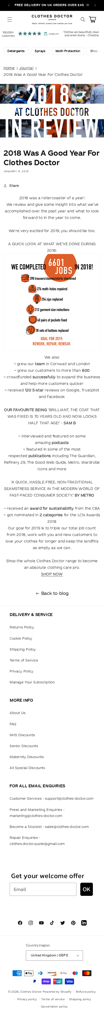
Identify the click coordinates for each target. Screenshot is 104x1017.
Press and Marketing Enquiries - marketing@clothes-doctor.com (37, 813)
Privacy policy (27, 999)
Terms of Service (24, 660)
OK (86, 889)
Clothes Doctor (31, 991)
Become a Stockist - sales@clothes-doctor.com (49, 827)
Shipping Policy (23, 649)
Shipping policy (80, 999)
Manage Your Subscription (32, 682)
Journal (26, 68)
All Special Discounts (27, 768)
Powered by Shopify (57, 991)
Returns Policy (22, 627)
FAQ (13, 724)
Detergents (16, 51)
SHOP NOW (52, 574)
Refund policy (86, 991)
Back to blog (55, 593)
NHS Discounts (22, 735)
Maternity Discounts (27, 757)
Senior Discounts (24, 746)
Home (9, 68)
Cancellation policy (54, 1006)
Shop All (96, 51)
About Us (18, 713)
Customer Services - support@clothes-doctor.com (52, 798)
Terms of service (53, 999)
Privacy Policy (21, 671)
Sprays (40, 51)
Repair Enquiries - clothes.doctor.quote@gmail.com (37, 840)
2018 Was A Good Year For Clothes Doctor (43, 74)
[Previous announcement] (9, 5)
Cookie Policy (21, 638)
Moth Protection (68, 51)
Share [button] (14, 185)
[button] (9, 19)
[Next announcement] (95, 5)
